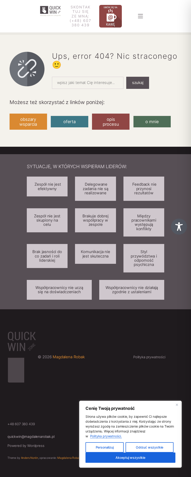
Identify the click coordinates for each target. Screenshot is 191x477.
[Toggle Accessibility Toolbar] (179, 226)
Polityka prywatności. (106, 436)
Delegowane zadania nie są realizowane (95, 188)
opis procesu (111, 121)
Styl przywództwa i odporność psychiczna (144, 258)
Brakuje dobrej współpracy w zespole (95, 220)
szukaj (137, 82)
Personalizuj (105, 447)
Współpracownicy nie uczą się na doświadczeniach (59, 289)
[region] (130, 434)
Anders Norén (29, 458)
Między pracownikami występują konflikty (143, 222)
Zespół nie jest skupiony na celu (47, 220)
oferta (69, 121)
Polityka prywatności (149, 357)
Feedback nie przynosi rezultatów (144, 188)
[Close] (177, 404)
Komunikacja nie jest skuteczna (95, 253)
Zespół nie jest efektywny (47, 186)
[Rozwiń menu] (140, 16)
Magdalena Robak (69, 357)
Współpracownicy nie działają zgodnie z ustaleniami (132, 289)
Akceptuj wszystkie (130, 458)
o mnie (152, 121)
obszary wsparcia (28, 121)
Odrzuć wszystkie (149, 447)
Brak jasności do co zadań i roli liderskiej (47, 256)
